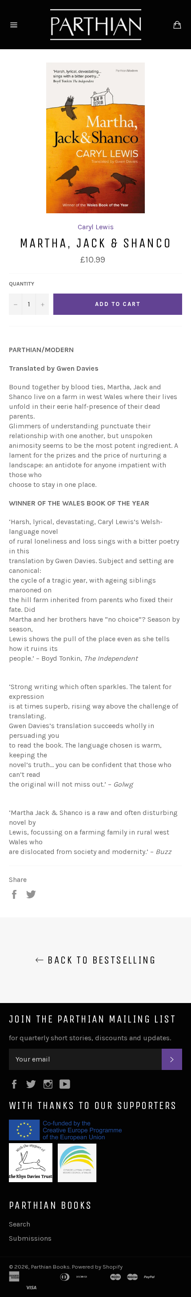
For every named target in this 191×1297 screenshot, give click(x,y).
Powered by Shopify (97, 1266)
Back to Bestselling (100, 960)
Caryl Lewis (96, 227)
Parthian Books (50, 1266)
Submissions (30, 1238)
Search (19, 1224)
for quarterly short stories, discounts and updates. (90, 1038)
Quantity (21, 284)
